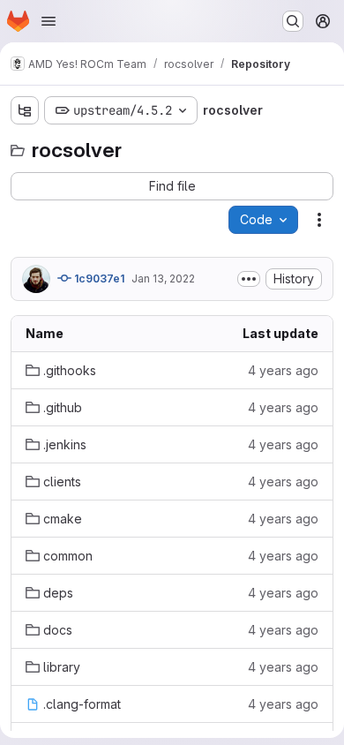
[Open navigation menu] (48, 21)
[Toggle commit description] (248, 279)
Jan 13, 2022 (163, 278)
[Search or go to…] (292, 21)
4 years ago (283, 370)
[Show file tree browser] (25, 110)
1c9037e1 (97, 278)
